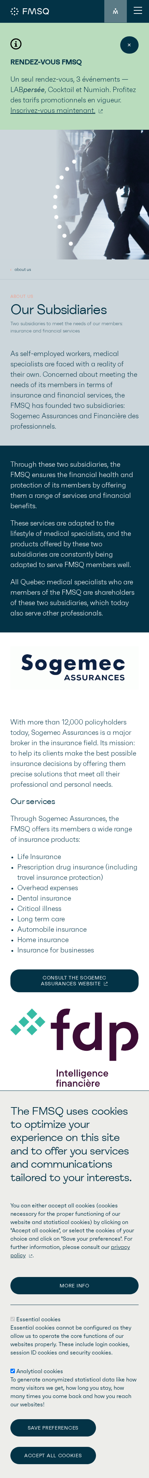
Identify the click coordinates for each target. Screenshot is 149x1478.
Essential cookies (38, 1319)
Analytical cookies (39, 1371)
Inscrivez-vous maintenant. (52, 110)
